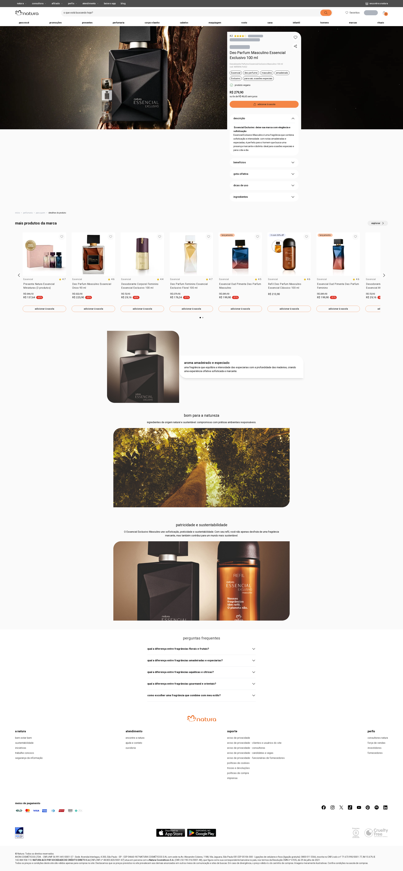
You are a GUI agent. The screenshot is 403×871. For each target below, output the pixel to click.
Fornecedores (375, 868)
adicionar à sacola (44, 309)
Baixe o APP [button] (110, 3)
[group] (44, 273)
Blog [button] (123, 3)
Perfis (71, 3)
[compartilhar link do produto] (295, 46)
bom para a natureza (201, 416)
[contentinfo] (62, 280)
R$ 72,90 (125, 294)
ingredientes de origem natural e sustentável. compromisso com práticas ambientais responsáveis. (201, 422)
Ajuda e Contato (134, 858)
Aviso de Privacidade (238, 852)
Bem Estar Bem (23, 852)
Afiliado (56, 3)
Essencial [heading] (28, 280)
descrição (239, 119)
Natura (20, 3)
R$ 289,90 (224, 294)
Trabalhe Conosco (24, 868)
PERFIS (371, 846)
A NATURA (20, 846)
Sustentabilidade (24, 858)
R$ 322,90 (77, 294)
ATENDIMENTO (134, 846)
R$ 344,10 (28, 294)
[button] (295, 37)
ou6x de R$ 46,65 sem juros (243, 97)
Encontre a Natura (353, 3)
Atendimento (89, 3)
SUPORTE (232, 846)
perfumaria (28, 213)
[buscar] (332, 13)
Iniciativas (20, 863)
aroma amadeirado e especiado (207, 363)
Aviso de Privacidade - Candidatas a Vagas (250, 868)
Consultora (37, 3)
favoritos (355, 12)
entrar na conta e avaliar (201, 659)
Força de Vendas (376, 858)
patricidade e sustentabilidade (201, 525)
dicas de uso (240, 186)
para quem (40, 213)
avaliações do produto (201, 639)
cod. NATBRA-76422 (238, 67)
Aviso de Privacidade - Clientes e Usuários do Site (254, 858)
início (17, 213)
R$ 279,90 (236, 93)
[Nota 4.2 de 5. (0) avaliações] (255, 36)
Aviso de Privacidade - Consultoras (246, 863)
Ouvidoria (131, 863)
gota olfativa (240, 174)
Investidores (374, 863)
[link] (44, 287)
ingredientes (240, 197)
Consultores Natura (378, 852)
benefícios (239, 163)
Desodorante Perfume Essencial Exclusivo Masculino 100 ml (256, 65)
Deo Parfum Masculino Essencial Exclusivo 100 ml (258, 56)
